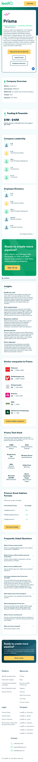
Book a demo (19, 658)
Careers (22, 692)
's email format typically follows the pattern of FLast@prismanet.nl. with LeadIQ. (19, 617)
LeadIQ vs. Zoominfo (26, 712)
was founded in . (12, 627)
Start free (30, 3)
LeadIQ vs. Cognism (26, 723)
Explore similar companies (15, 421)
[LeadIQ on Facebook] (31, 758)
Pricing (22, 676)
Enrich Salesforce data (9, 688)
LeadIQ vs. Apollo (25, 716)
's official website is (17, 558)
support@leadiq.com (20, 747)
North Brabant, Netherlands (25, 25)
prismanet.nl (22, 559)
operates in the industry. (18, 595)
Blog (21, 679)
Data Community (25, 695)
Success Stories (7, 692)
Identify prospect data (9, 676)
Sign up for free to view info (19, 51)
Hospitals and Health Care (24, 596)
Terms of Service (7, 719)
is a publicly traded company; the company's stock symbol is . (18, 547)
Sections (6, 278)
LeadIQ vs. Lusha (25, 719)
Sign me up (12, 268)
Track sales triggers (8, 679)
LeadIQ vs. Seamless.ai (27, 726)
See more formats (12, 527)
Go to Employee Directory (26, 234)
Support (22, 688)
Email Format (19, 57)
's (18, 568)
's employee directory (16, 587)
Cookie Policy (6, 716)
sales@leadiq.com (19, 750)
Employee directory (19, 63)
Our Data (23, 698)
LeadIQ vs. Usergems (26, 730)
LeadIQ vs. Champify (26, 733)
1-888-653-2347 (18, 743)
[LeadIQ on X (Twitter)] (32, 758)
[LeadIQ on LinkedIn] (34, 758)
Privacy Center (24, 702)
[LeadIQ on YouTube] (35, 758)
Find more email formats (25, 619)
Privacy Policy (6, 712)
